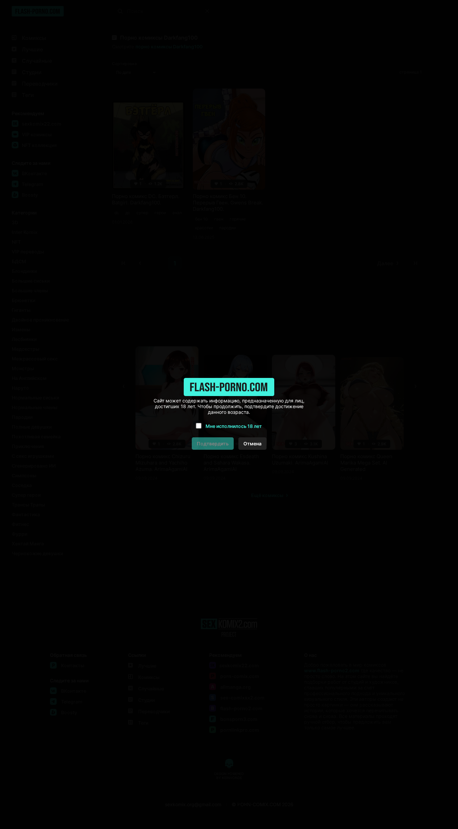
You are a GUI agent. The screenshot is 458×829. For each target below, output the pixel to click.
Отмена (252, 443)
